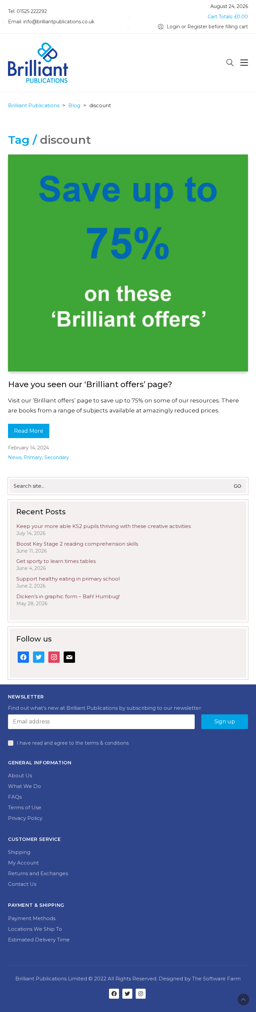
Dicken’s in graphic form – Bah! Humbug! (68, 596)
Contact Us (22, 884)
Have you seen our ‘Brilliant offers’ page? (90, 384)
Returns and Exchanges (38, 873)
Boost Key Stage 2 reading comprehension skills (77, 544)
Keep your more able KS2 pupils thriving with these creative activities (103, 526)
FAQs (15, 797)
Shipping (19, 852)
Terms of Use (24, 807)
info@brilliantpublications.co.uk (58, 22)
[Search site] (230, 63)
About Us (20, 775)
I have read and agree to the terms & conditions (73, 743)
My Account (23, 863)
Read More (28, 431)
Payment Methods (31, 918)
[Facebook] (114, 994)
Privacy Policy (25, 818)
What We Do (24, 786)
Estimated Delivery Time (39, 939)
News (14, 457)
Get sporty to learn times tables (56, 561)
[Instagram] (141, 994)
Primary (33, 457)
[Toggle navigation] (244, 62)
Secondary (56, 457)
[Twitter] (127, 994)
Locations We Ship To (35, 929)
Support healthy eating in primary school (68, 579)
